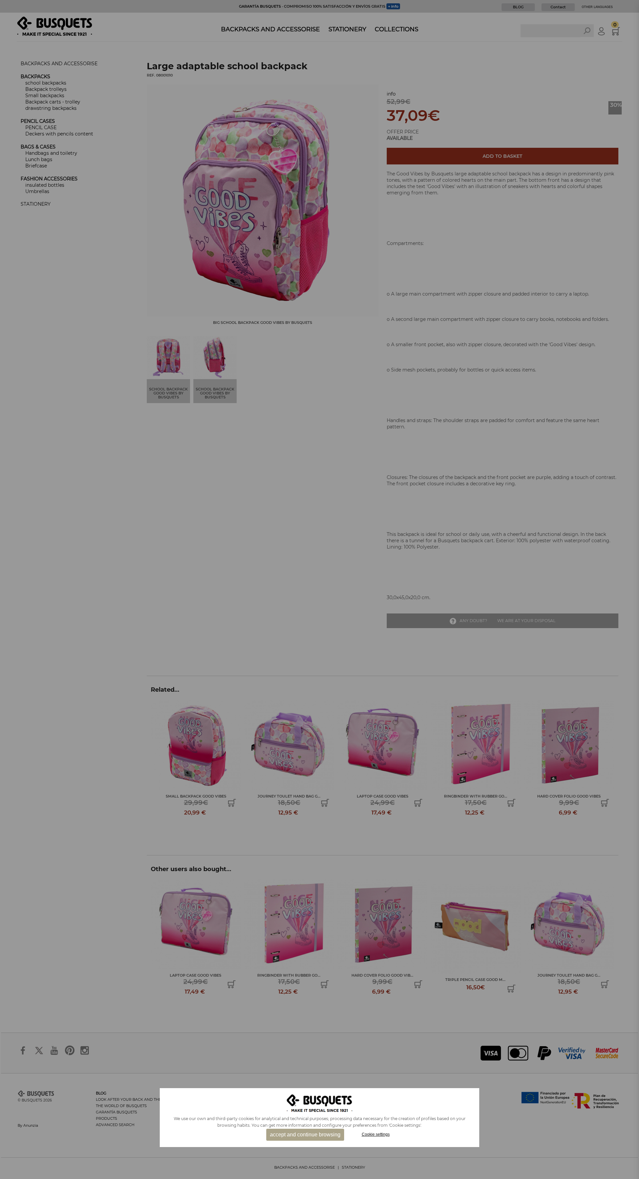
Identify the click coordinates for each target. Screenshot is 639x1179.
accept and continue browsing (305, 1134)
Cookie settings (376, 1134)
